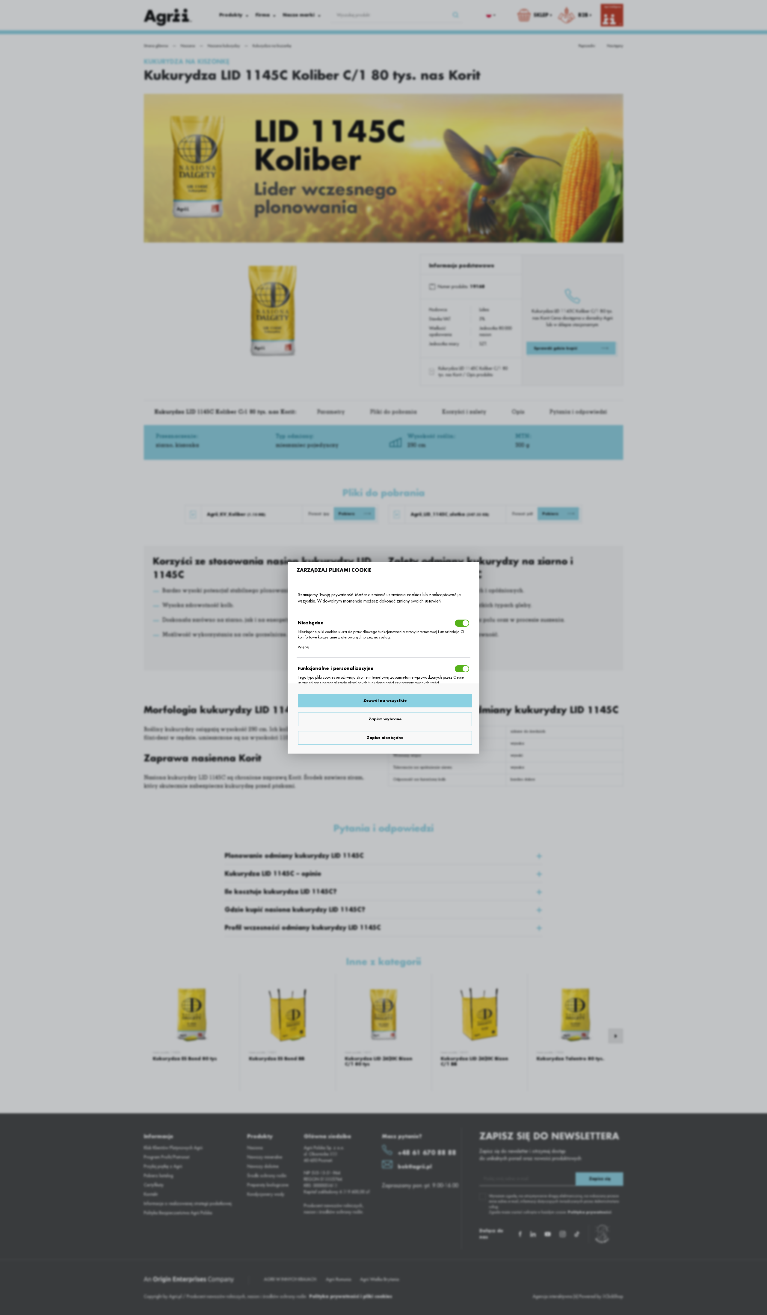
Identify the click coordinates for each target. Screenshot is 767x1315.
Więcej (303, 647)
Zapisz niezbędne (385, 737)
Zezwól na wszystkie (385, 700)
